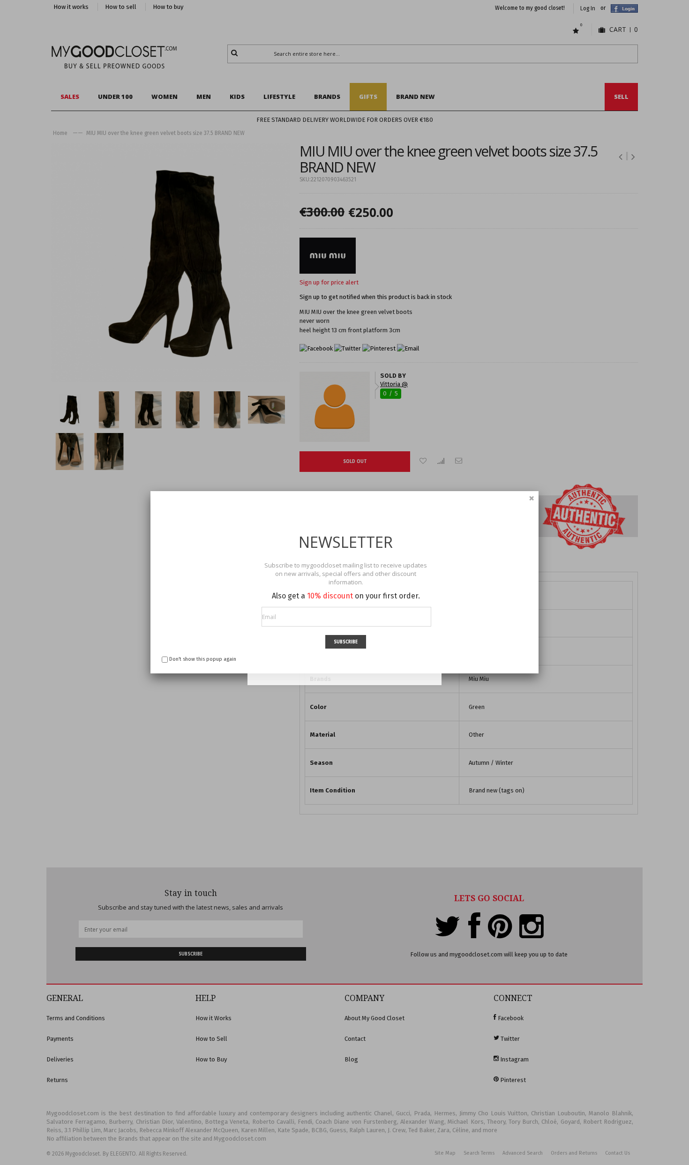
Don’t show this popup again (202, 659)
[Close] (531, 498)
